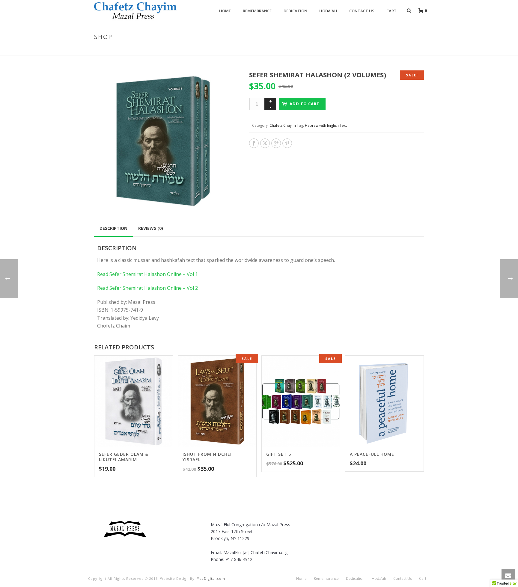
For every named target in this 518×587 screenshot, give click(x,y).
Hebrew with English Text (326, 125)
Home (225, 10)
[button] (224, 82)
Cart (391, 10)
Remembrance (257, 10)
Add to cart (305, 103)
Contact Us (361, 10)
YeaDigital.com (211, 578)
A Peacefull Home (372, 454)
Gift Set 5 (278, 454)
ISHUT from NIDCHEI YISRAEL (207, 456)
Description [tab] (113, 228)
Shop (334, 49)
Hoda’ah (328, 10)
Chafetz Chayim (282, 125)
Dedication (295, 10)
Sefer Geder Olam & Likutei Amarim (123, 456)
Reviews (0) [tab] (150, 228)
